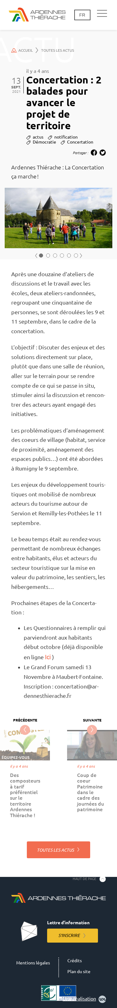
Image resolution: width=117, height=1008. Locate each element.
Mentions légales (33, 962)
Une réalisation (79, 998)
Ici (48, 656)
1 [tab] (41, 255)
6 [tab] (76, 255)
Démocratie (44, 142)
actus (38, 137)
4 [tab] (62, 255)
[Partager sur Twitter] (103, 152)
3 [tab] (55, 255)
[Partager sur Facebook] (94, 152)
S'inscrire (69, 935)
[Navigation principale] (102, 13)
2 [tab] (48, 255)
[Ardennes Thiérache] (37, 14)
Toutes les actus (57, 50)
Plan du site (78, 971)
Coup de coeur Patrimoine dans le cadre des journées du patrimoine (90, 792)
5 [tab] (69, 255)
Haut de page (84, 879)
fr (82, 14)
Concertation (80, 142)
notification (66, 137)
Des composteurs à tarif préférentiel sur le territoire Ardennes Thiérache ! (25, 795)
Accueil (25, 50)
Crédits (74, 960)
